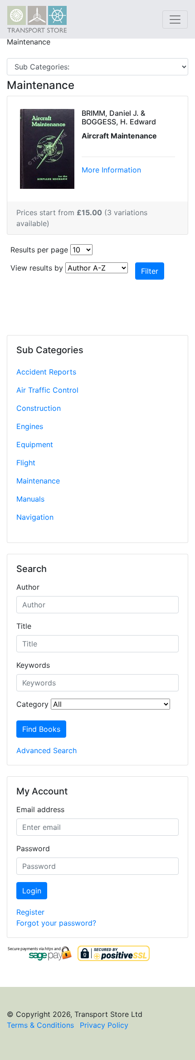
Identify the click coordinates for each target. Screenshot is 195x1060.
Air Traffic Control (47, 389)
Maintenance (38, 480)
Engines (29, 426)
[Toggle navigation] (175, 19)
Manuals (30, 498)
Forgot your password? (56, 922)
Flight (25, 462)
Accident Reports (46, 371)
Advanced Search (46, 750)
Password (33, 848)
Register (30, 912)
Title (23, 626)
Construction (38, 408)
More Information (111, 169)
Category (32, 704)
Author (27, 587)
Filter (149, 271)
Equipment (34, 444)
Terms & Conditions (40, 1025)
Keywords (33, 665)
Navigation (35, 517)
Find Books (41, 729)
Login (31, 890)
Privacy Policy (104, 1025)
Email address (40, 809)
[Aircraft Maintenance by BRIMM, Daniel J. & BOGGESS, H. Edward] (47, 148)
